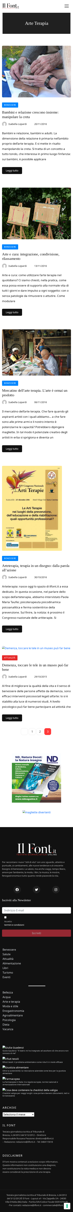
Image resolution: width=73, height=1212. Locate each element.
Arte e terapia (11, 1001)
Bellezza (8, 992)
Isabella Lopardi (17, 124)
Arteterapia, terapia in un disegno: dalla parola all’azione (35, 568)
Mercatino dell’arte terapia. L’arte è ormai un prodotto (34, 392)
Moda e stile (10, 1006)
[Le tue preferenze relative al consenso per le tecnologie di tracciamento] (67, 1206)
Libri (5, 968)
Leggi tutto (12, 170)
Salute (7, 954)
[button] (66, 6)
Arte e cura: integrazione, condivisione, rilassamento (30, 256)
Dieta (6, 1024)
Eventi (6, 977)
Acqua (7, 997)
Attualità (9, 657)
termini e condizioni (14, 924)
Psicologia (9, 1020)
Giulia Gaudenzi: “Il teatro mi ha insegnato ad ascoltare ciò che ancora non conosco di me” (36, 1051)
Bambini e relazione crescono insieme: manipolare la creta (30, 114)
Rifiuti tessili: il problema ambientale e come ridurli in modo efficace (33, 1062)
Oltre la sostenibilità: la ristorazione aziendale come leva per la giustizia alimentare (34, 1072)
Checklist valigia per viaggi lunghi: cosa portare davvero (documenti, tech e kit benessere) (36, 1094)
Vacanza (8, 1029)
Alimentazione (12, 963)
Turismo (8, 972)
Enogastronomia (13, 1011)
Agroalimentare (13, 1015)
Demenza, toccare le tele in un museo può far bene (35, 667)
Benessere (10, 104)
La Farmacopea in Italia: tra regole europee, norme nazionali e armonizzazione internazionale (30, 1083)
